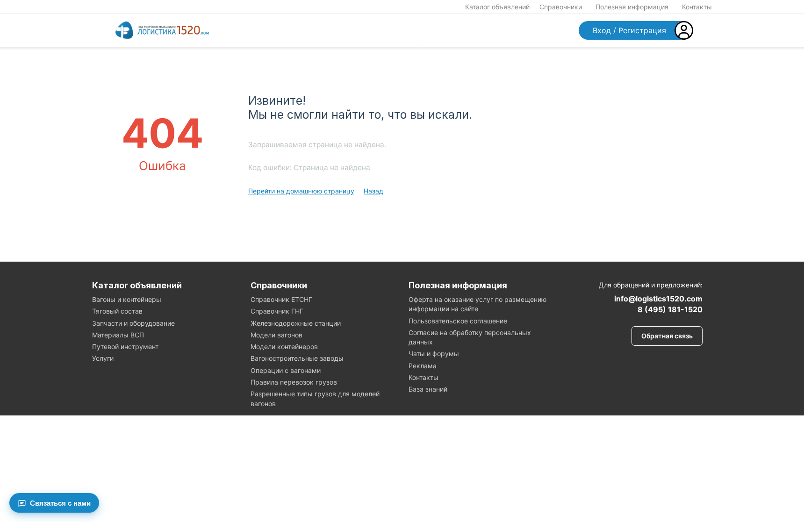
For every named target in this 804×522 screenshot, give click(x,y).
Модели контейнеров (284, 346)
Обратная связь (667, 336)
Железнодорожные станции (296, 323)
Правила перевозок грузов (294, 382)
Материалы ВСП (118, 335)
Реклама (423, 366)
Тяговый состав (117, 311)
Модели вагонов (276, 335)
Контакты (697, 7)
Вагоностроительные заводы (297, 358)
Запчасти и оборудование (133, 323)
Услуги (103, 358)
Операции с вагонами (286, 370)
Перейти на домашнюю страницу (301, 191)
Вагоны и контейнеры (126, 299)
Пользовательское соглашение (458, 321)
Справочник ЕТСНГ (281, 299)
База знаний (428, 389)
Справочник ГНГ (277, 311)
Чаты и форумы (434, 354)
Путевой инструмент (125, 346)
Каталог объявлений (497, 7)
